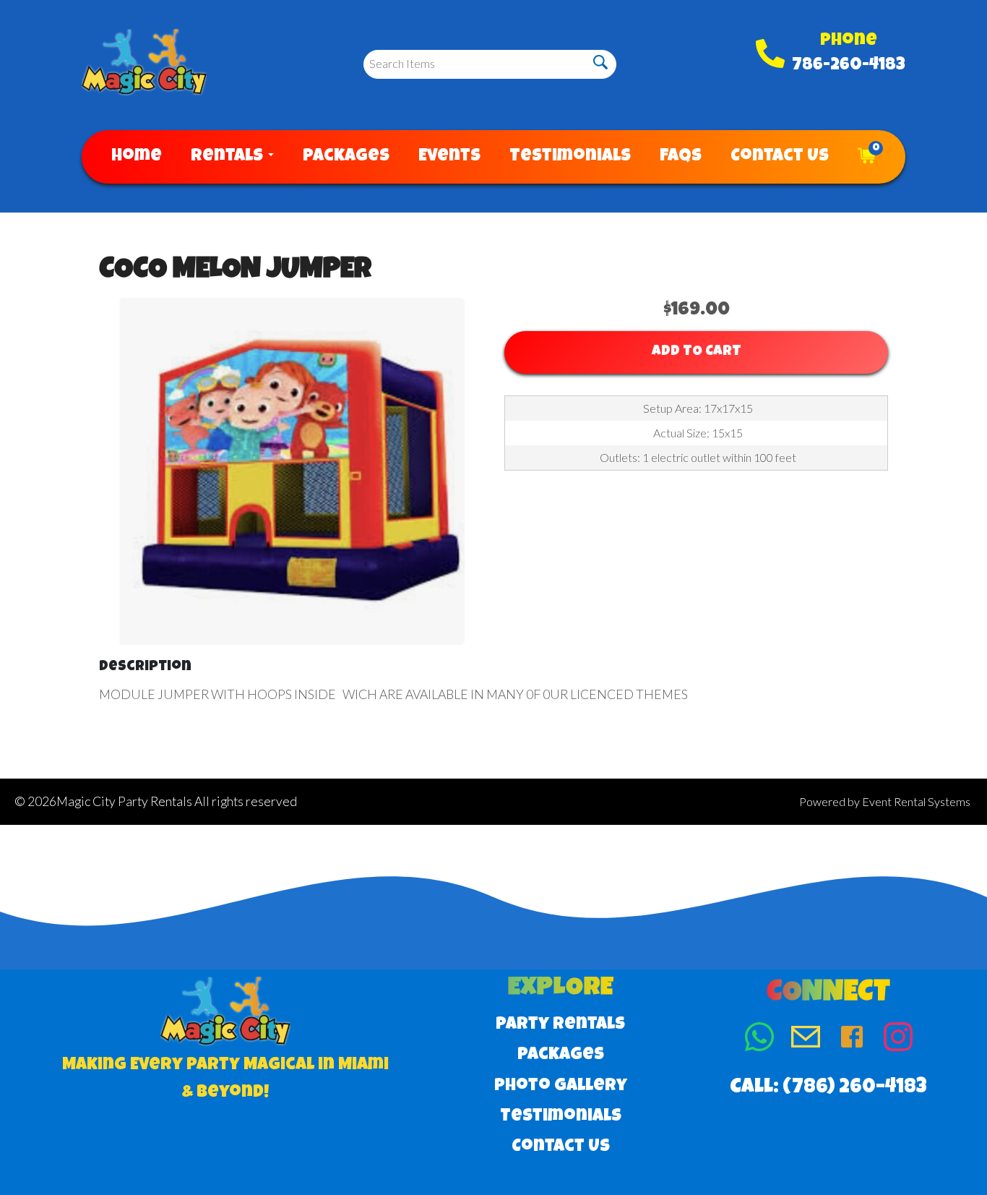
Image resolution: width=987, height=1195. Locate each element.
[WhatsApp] (759, 1040)
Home (136, 157)
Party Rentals (560, 1025)
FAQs (681, 157)
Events (449, 157)
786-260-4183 (848, 65)
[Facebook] (851, 1040)
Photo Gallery (560, 1086)
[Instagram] (898, 1040)
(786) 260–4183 (855, 1088)
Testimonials (570, 157)
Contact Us (779, 157)
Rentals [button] (229, 157)
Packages (346, 157)
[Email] (805, 1040)
